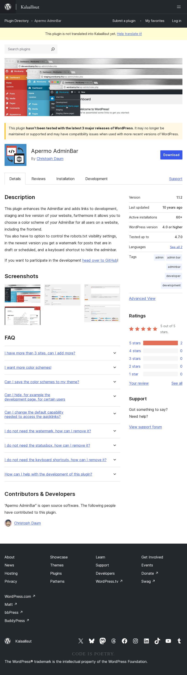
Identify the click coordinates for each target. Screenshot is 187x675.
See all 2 (176, 247)
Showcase (59, 557)
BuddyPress (17, 620)
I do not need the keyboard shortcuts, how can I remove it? (55, 460)
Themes (57, 565)
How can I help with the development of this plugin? (48, 474)
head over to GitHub (99, 260)
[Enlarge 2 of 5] (34, 312)
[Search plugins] (52, 49)
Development (96, 178)
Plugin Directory (17, 21)
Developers (105, 573)
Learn (100, 557)
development (171, 285)
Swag (148, 581)
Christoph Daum (50, 158)
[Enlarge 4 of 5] (114, 290)
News (9, 565)
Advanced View (142, 298)
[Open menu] (179, 7)
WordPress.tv (109, 581)
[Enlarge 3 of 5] (74, 290)
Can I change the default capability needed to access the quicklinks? (34, 414)
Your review (139, 383)
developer (173, 276)
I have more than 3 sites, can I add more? (40, 353)
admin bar (174, 257)
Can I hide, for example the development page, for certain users (35, 397)
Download (171, 155)
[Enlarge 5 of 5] (114, 310)
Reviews (38, 178)
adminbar (174, 266)
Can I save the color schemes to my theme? (42, 382)
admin (159, 257)
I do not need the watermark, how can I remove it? (48, 431)
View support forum (145, 427)
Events (147, 565)
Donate (149, 573)
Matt (11, 604)
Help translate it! (129, 34)
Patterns (57, 581)
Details (15, 178)
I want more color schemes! (28, 367)
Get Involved (152, 557)
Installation (65, 178)
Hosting (11, 573)
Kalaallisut (23, 641)
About (10, 557)
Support (175, 178)
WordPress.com (20, 596)
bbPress (14, 612)
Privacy (11, 581)
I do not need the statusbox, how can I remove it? (47, 445)
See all (176, 383)
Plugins (56, 573)
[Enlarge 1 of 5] (34, 290)
